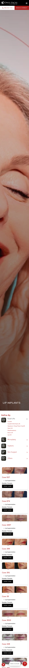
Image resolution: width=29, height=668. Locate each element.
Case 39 (5, 596)
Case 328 (6, 644)
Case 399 (6, 549)
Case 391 (6, 572)
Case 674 (6, 501)
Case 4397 (6, 525)
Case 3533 (6, 620)
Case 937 (6, 477)
